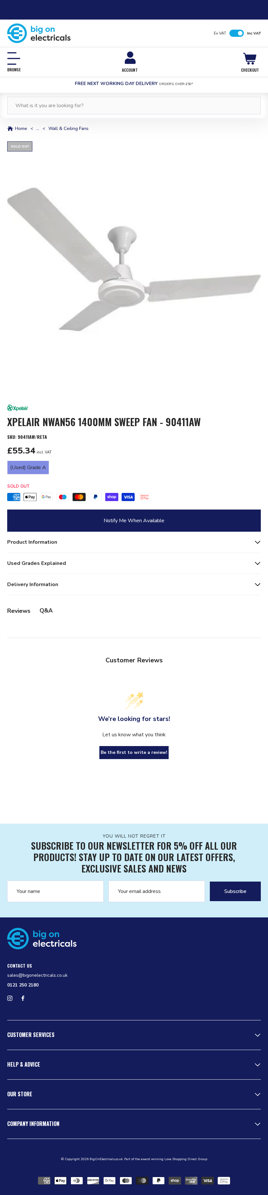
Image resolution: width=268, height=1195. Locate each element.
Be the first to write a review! (134, 752)
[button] (134, 267)
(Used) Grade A (28, 467)
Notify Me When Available (134, 520)
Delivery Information (32, 584)
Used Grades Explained (36, 563)
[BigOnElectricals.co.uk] (39, 33)
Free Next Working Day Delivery (134, 83)
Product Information (32, 542)
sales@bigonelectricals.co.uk (37, 975)
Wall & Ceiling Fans (68, 128)
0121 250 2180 (23, 985)
